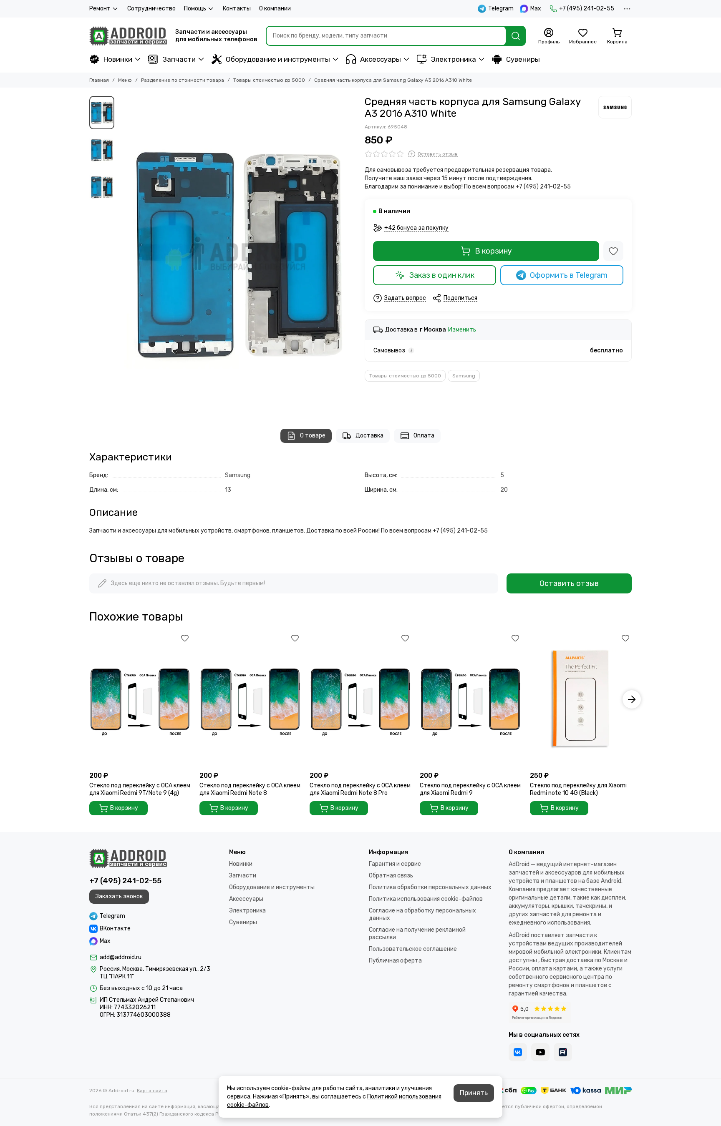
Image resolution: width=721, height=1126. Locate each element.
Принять (474, 1093)
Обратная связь (391, 875)
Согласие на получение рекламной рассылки (417, 933)
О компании (275, 8)
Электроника (453, 59)
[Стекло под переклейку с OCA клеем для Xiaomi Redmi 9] (471, 699)
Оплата (423, 435)
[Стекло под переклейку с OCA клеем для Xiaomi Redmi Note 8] (250, 699)
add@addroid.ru (120, 957)
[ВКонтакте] (518, 1052)
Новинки (117, 59)
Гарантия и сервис (395, 863)
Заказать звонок (119, 896)
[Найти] (516, 36)
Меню (125, 80)
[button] (122, 254)
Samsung (463, 376)
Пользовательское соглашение (413, 949)
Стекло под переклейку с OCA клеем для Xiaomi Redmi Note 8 (249, 789)
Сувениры (523, 59)
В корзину (493, 251)
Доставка (369, 435)
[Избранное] (613, 251)
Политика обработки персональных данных (430, 887)
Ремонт (100, 8)
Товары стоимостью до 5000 (269, 80)
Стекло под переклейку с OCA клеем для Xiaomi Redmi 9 (470, 789)
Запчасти (179, 59)
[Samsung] (615, 107)
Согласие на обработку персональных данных (422, 914)
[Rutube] (563, 1052)
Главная (99, 80)
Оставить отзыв (569, 583)
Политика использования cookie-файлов (426, 898)
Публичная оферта (395, 960)
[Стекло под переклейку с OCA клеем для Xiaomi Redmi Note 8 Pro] (360, 699)
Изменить (462, 330)
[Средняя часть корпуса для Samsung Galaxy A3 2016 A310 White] (237, 254)
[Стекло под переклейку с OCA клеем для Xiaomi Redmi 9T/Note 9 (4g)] (140, 699)
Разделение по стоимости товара (182, 80)
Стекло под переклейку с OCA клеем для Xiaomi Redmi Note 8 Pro (360, 789)
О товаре (312, 435)
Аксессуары (380, 59)
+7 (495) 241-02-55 (586, 8)
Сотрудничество (151, 8)
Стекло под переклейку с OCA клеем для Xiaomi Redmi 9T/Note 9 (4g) (139, 789)
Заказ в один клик (441, 275)
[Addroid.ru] (128, 35)
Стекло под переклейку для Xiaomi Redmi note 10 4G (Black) (578, 789)
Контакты (237, 8)
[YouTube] (540, 1052)
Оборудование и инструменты (278, 59)
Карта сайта (152, 1090)
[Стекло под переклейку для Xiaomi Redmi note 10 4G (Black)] (581, 699)
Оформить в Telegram (569, 275)
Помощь (195, 8)
